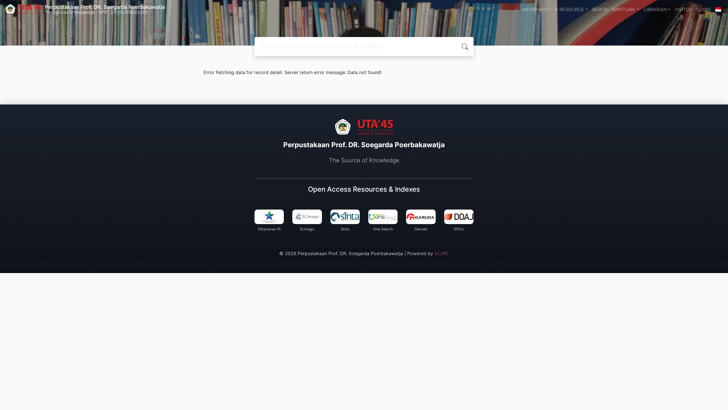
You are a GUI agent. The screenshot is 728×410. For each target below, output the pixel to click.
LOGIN (704, 9)
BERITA (600, 9)
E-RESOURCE (569, 9)
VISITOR (683, 9)
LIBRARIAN (655, 9)
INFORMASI (534, 9)
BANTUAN (624, 9)
